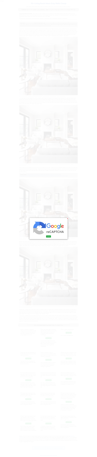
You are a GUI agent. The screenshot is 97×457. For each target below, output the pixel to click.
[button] (48, 228)
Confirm (48, 236)
